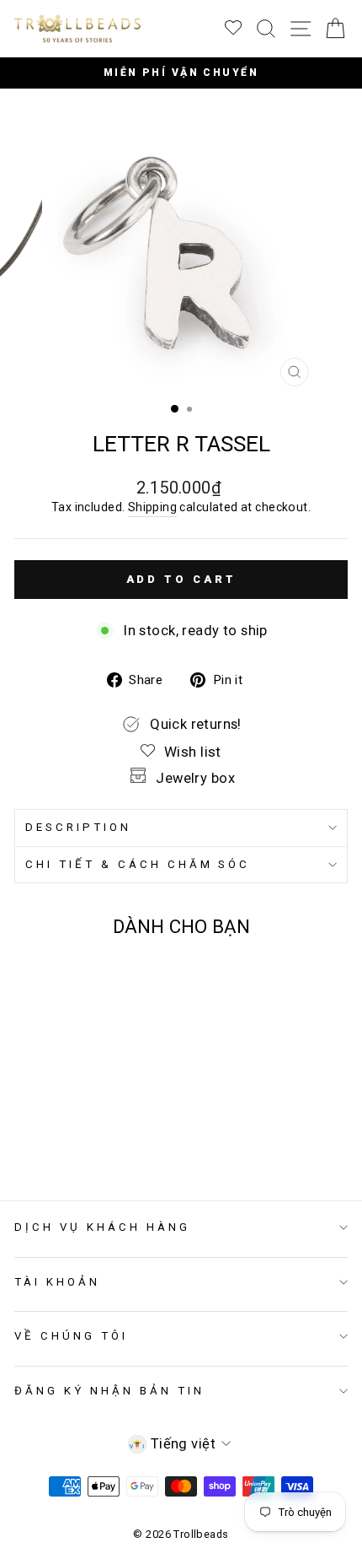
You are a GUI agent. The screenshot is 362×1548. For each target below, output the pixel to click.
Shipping (152, 507)
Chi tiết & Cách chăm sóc (137, 864)
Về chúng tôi (71, 1336)
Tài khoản (57, 1282)
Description (78, 827)
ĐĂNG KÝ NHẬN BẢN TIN (109, 1390)
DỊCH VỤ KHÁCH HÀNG (102, 1227)
